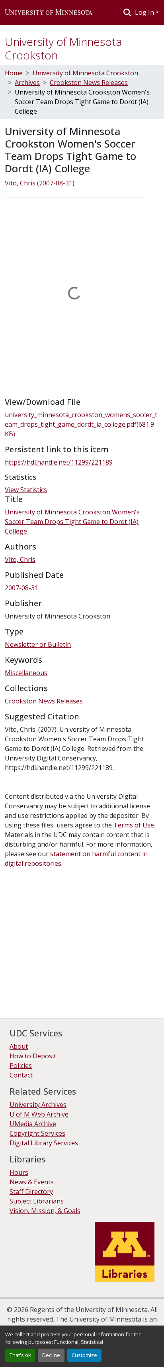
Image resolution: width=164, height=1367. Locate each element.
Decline (51, 1355)
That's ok (20, 1355)
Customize (84, 1355)
